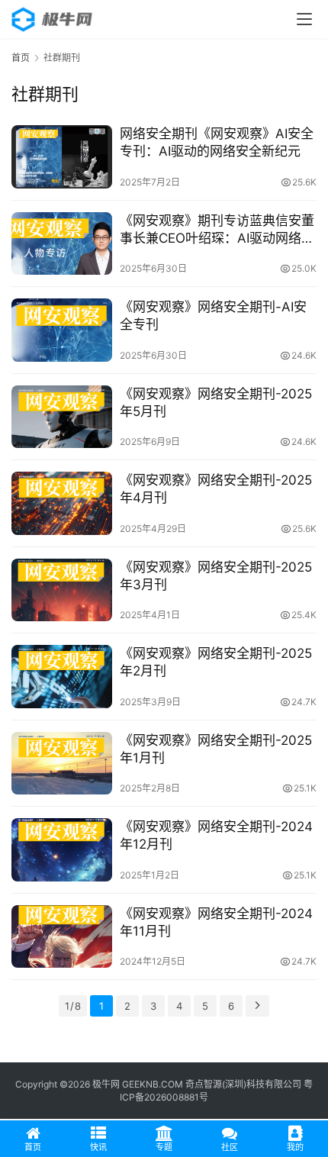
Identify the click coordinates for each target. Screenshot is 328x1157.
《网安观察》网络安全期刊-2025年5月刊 (216, 402)
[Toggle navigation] (304, 19)
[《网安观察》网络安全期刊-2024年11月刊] (61, 936)
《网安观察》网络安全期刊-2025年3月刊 (216, 575)
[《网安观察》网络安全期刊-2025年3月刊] (61, 590)
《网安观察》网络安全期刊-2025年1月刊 (216, 749)
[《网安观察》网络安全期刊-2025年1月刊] (61, 763)
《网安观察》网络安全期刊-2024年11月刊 (216, 922)
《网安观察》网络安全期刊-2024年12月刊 (216, 835)
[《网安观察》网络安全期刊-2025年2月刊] (61, 676)
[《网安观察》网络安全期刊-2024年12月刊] (61, 849)
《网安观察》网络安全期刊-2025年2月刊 (216, 662)
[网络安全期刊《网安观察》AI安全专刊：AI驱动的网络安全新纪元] (61, 157)
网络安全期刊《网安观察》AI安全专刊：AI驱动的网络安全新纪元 (217, 142)
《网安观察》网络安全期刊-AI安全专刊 (213, 315)
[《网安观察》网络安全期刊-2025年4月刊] (61, 503)
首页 (20, 57)
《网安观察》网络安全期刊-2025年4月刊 (216, 488)
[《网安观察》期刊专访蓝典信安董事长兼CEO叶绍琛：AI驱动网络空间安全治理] (61, 244)
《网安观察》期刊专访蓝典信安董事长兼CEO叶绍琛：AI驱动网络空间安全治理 (217, 230)
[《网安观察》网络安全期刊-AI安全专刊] (61, 330)
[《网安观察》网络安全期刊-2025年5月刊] (61, 417)
